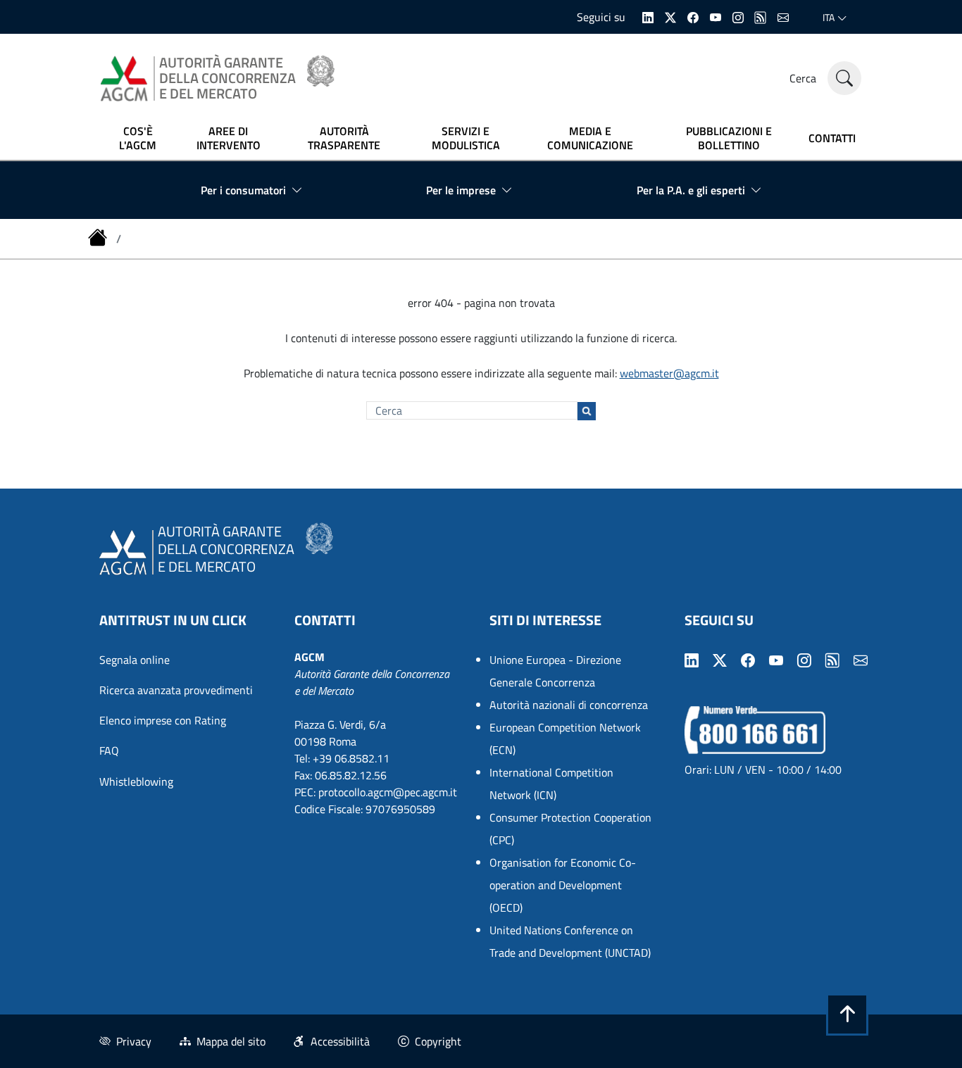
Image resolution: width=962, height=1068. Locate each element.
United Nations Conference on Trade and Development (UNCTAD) (570, 941)
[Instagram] (738, 16)
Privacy (133, 1041)
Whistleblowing (136, 781)
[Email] (783, 16)
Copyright (438, 1041)
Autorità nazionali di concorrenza (568, 704)
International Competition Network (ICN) (551, 783)
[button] (847, 1014)
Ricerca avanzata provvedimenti (176, 689)
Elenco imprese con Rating (162, 720)
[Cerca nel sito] (844, 78)
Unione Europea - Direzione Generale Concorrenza (555, 671)
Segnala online (134, 659)
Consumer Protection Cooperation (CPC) (570, 828)
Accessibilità (340, 1041)
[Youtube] (715, 16)
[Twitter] (670, 16)
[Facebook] (693, 16)
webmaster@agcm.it (669, 373)
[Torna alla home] (99, 238)
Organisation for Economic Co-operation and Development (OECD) (562, 885)
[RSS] (760, 16)
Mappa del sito (231, 1041)
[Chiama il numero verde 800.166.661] (755, 728)
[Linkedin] (648, 16)
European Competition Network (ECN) (565, 738)
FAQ (109, 750)
